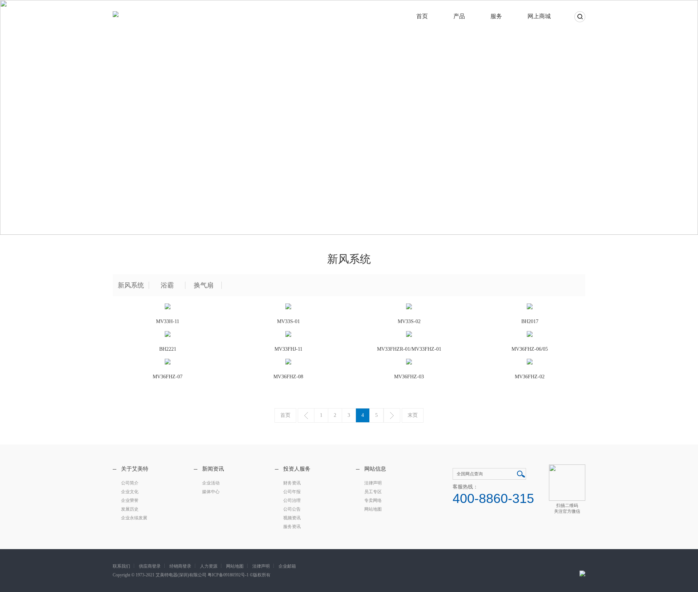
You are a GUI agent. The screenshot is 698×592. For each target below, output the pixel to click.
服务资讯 (292, 526)
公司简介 (130, 483)
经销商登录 (180, 566)
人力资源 (208, 566)
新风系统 (131, 285)
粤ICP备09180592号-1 (228, 574)
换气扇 (203, 285)
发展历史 (130, 509)
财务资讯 (292, 483)
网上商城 (539, 16)
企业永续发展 (134, 517)
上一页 (306, 415)
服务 (496, 16)
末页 (413, 415)
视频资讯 (292, 517)
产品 (459, 16)
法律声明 (373, 483)
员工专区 (373, 491)
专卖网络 (373, 500)
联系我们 (121, 566)
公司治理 (292, 500)
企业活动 (211, 483)
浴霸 (167, 285)
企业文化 (130, 491)
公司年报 (292, 491)
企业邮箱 (287, 566)
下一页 (392, 415)
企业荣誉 (130, 500)
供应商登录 (150, 566)
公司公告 (292, 509)
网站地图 (373, 509)
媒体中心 (211, 491)
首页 (422, 16)
